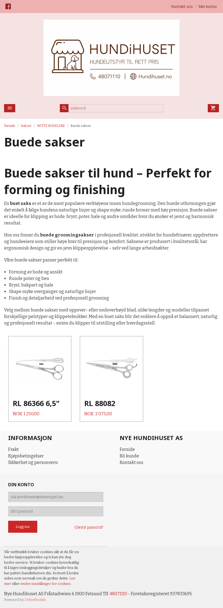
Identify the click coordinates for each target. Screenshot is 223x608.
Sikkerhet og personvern (33, 462)
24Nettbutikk (35, 600)
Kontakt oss (131, 462)
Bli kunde (129, 456)
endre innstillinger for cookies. (46, 584)
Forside (9, 126)
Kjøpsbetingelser (26, 456)
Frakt (13, 449)
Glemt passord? (89, 527)
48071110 (118, 593)
